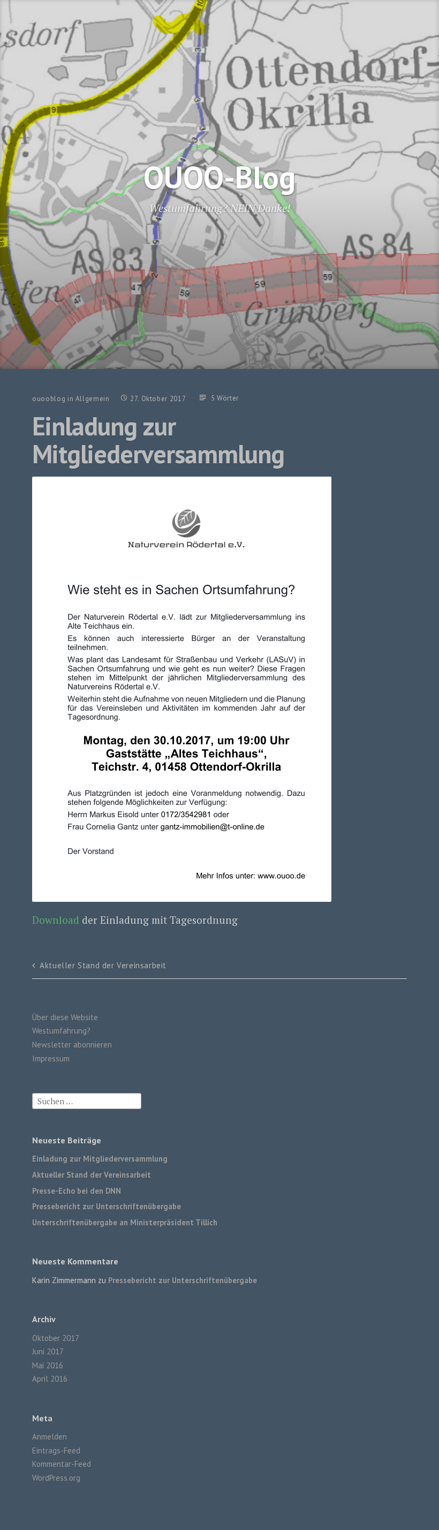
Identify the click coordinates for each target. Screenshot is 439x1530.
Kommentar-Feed (61, 1464)
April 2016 (49, 1379)
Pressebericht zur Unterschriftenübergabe (106, 1206)
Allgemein (92, 398)
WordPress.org (56, 1478)
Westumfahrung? (61, 1031)
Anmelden (49, 1436)
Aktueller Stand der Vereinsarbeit (103, 965)
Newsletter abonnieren (72, 1044)
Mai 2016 (47, 1365)
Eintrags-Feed (56, 1450)
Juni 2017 (48, 1351)
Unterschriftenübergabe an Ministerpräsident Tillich (124, 1222)
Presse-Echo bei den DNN (76, 1191)
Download (55, 919)
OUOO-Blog (219, 177)
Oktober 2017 (55, 1338)
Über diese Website (65, 1017)
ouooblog (48, 398)
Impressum (51, 1058)
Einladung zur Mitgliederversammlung (100, 1159)
